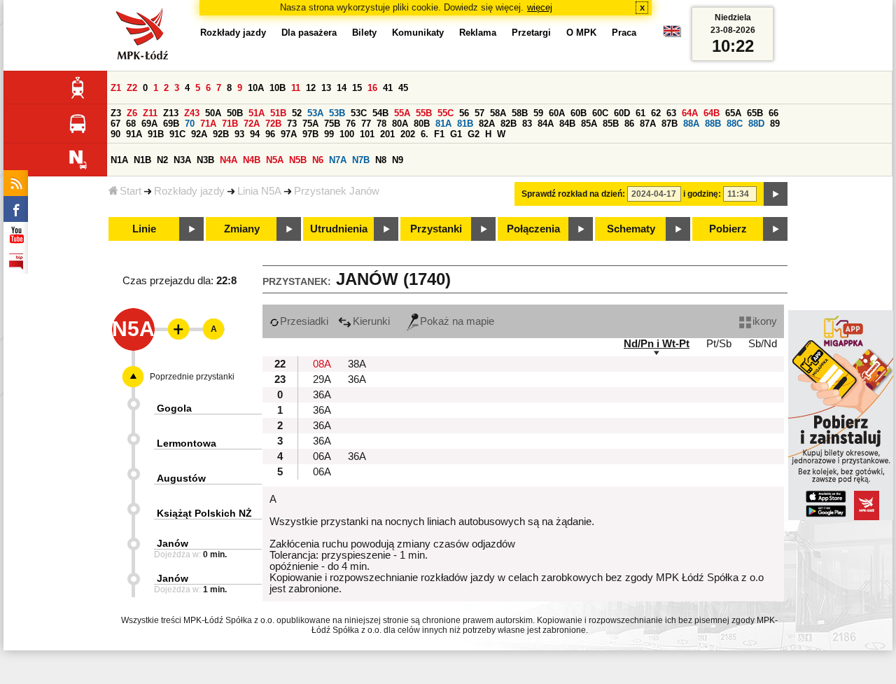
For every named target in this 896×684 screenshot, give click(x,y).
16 (372, 88)
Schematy (631, 229)
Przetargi (531, 32)
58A (498, 113)
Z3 (116, 113)
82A (487, 123)
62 (656, 113)
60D (622, 113)
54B (380, 113)
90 (115, 134)
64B (712, 113)
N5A (275, 160)
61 (640, 113)
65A (733, 113)
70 (190, 123)
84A (546, 123)
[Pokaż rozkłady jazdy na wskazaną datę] (776, 194)
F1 (439, 134)
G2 (473, 134)
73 (292, 123)
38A (357, 364)
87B (670, 123)
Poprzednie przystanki (192, 377)
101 (367, 134)
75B (332, 123)
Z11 (150, 113)
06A (322, 456)
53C (359, 113)
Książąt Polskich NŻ (204, 513)
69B (171, 123)
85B (611, 123)
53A (315, 113)
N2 (162, 160)
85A (589, 123)
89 (775, 123)
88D (756, 123)
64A (690, 113)
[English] (672, 35)
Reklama (477, 32)
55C (446, 113)
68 (131, 123)
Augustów (181, 478)
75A (310, 123)
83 (527, 123)
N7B (361, 160)
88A (691, 123)
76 (351, 123)
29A (322, 379)
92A (199, 134)
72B (273, 123)
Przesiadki (304, 321)
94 (255, 134)
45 (403, 88)
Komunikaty (418, 32)
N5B (298, 160)
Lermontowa (186, 443)
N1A (119, 160)
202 (407, 134)
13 (326, 88)
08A (322, 364)
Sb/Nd (762, 343)
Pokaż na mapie (457, 321)
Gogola (174, 408)
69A (149, 123)
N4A (228, 160)
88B (713, 123)
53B (337, 113)
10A (256, 88)
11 (295, 88)
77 (366, 123)
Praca (624, 32)
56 (464, 113)
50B (235, 113)
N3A (182, 160)
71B (230, 123)
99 (329, 134)
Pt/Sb (719, 343)
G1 (456, 134)
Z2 (132, 88)
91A (134, 134)
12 (311, 88)
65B (755, 113)
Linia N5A (259, 191)
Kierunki (371, 321)
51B (278, 113)
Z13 (170, 113)
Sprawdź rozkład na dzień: (573, 194)
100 (347, 134)
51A (256, 113)
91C (177, 134)
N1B (142, 160)
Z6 (132, 113)
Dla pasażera (309, 32)
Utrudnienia (339, 229)
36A (357, 379)
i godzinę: (702, 194)
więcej (539, 7)
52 (297, 113)
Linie (144, 229)
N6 (317, 160)
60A (557, 113)
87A (648, 123)
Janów (172, 543)
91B (156, 134)
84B (567, 123)
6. (424, 134)
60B (578, 113)
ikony (764, 321)
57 (479, 113)
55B (424, 113)
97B (310, 134)
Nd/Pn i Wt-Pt (657, 343)
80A (400, 123)
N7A (337, 160)
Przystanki (436, 229)
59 (538, 113)
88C (735, 123)
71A (208, 123)
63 (671, 113)
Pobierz (728, 229)
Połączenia (533, 229)
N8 (380, 160)
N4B (251, 160)
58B (520, 113)
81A (443, 123)
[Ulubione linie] (174, 329)
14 (341, 88)
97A (289, 134)
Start (130, 191)
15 (357, 88)
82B (508, 123)
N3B (205, 160)
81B (465, 123)
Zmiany (242, 229)
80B (422, 123)
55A (402, 113)
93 (239, 134)
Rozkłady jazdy (189, 191)
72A (252, 123)
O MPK (581, 32)
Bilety (364, 32)
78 (381, 123)
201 (387, 134)
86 (629, 123)
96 (270, 134)
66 (773, 113)
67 (115, 123)
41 (388, 88)
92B (221, 134)
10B (278, 88)
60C (600, 113)
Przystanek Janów (336, 191)
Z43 (192, 113)
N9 (397, 160)
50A (213, 113)
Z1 (116, 88)
